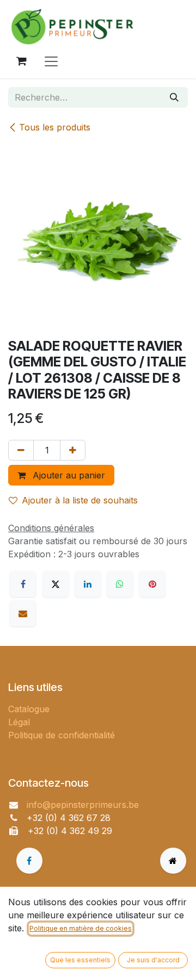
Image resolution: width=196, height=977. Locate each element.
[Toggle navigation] (51, 61)
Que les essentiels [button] (80, 960)
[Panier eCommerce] (21, 61)
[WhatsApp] (120, 584)
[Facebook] (23, 584)
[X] (55, 584)
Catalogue (29, 709)
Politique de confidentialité (61, 735)
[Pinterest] (152, 584)
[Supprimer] (21, 450)
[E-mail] (23, 613)
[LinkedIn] (88, 584)
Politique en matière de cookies (80, 928)
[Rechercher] (174, 97)
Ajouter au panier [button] (67, 475)
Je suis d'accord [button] (153, 960)
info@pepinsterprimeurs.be (83, 804)
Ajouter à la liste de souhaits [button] (80, 500)
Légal (19, 722)
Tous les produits (54, 127)
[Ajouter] (72, 450)
